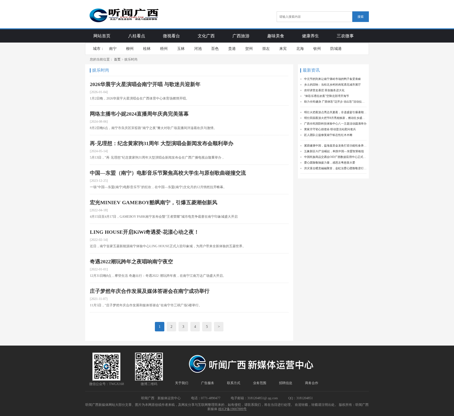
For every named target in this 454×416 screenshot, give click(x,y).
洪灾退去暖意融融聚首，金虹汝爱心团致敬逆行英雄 (335, 168)
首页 (117, 59)
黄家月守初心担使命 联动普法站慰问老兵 (330, 129)
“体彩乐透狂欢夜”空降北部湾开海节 (326, 96)
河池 (198, 49)
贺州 (249, 49)
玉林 (181, 49)
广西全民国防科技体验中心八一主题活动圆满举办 (335, 123)
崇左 (266, 49)
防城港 (336, 49)
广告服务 (207, 383)
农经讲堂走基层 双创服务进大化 (324, 90)
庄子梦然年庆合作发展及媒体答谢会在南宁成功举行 (150, 291)
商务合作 (311, 383)
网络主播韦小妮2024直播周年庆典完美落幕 (139, 114)
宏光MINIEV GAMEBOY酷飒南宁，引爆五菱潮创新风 (153, 202)
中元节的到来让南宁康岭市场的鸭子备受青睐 (332, 79)
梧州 (164, 49)
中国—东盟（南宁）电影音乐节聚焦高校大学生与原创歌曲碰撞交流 (168, 173)
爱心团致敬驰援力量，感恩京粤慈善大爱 (329, 162)
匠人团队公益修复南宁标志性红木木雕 (328, 135)
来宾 (283, 49)
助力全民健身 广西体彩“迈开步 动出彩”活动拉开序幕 (335, 101)
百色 (215, 49)
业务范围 (259, 383)
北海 (300, 49)
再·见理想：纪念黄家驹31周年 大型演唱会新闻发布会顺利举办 (161, 143)
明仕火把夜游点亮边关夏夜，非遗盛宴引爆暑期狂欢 (335, 112)
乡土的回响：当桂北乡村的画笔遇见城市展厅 (332, 84)
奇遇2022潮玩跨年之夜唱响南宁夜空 (131, 261)
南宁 (113, 49)
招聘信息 (285, 383)
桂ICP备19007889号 (232, 409)
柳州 (130, 49)
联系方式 (233, 383)
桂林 (147, 49)
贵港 (232, 49)
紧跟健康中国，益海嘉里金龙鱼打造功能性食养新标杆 (335, 145)
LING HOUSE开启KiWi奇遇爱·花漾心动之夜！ (144, 232)
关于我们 (181, 383)
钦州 (317, 49)
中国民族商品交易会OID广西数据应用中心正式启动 (335, 157)
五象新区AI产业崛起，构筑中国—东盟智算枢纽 (334, 151)
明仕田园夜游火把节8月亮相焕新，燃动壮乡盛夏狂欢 (335, 118)
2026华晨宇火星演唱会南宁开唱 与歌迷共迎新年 (145, 84)
